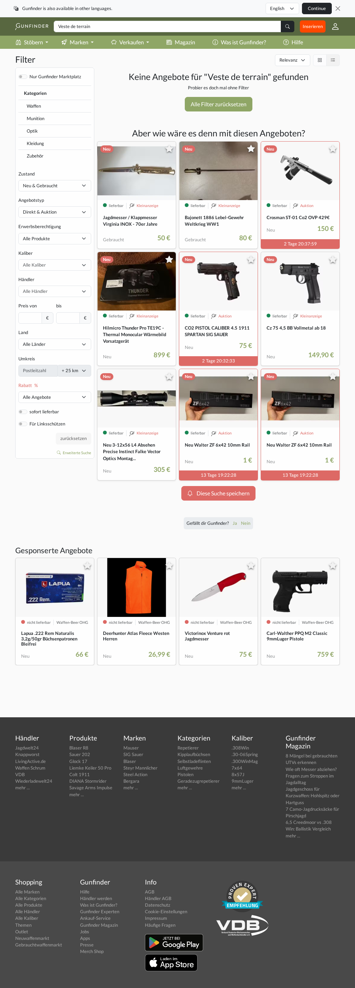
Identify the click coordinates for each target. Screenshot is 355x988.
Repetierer (188, 748)
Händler (26, 279)
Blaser (129, 761)
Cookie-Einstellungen (166, 911)
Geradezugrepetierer (198, 781)
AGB (149, 892)
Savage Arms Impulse (90, 787)
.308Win (240, 748)
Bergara (131, 781)
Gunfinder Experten (99, 911)
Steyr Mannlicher (140, 768)
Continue (317, 8)
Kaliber (25, 253)
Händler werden (96, 898)
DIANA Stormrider (87, 781)
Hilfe (297, 42)
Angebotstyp (31, 200)
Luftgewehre (190, 768)
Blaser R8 (78, 748)
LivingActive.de (30, 761)
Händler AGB (158, 898)
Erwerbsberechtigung (39, 226)
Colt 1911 (79, 774)
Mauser (131, 748)
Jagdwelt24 (27, 748)
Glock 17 (78, 761)
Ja (235, 523)
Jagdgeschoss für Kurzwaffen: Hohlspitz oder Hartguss (312, 795)
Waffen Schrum (30, 768)
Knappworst (27, 754)
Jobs (84, 931)
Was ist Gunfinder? (243, 42)
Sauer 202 (79, 754)
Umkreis (26, 358)
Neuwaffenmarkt (32, 938)
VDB (20, 774)
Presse (87, 944)
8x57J (238, 774)
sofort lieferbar (44, 411)
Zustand (26, 174)
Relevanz (288, 60)
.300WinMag (245, 761)
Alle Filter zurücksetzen (218, 104)
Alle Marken (27, 892)
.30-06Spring (245, 754)
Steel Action (135, 774)
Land (23, 332)
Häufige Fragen (160, 925)
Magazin (185, 42)
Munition (35, 118)
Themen (23, 925)
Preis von (27, 305)
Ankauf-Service (95, 918)
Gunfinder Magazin (99, 925)
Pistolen (185, 774)
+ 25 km (70, 370)
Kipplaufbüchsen (194, 754)
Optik (32, 131)
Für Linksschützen (47, 423)
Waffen (34, 106)
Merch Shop (92, 951)
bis (59, 305)
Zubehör (35, 156)
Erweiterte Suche (76, 452)
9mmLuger (242, 781)
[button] (333, 26)
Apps (85, 938)
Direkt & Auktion (40, 212)
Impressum (156, 918)
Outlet (21, 931)
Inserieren (313, 26)
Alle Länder (34, 344)
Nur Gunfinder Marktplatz (55, 76)
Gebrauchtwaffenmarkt (38, 944)
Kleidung (35, 143)
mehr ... (22, 787)
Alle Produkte (36, 238)
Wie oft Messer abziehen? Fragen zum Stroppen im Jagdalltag (311, 775)
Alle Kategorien (30, 898)
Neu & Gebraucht (40, 185)
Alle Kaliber (26, 918)
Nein (245, 523)
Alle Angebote (37, 397)
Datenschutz (157, 905)
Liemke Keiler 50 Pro (90, 768)
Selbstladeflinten (194, 761)
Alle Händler (27, 911)
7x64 (237, 768)
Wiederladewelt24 (33, 781)
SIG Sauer (133, 754)
